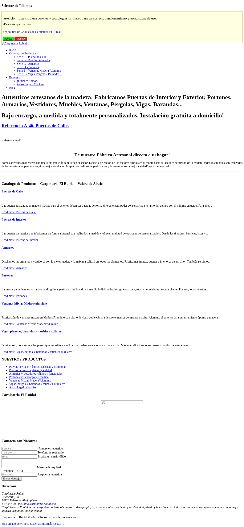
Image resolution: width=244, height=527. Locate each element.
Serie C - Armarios (28, 63)
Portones (7, 275)
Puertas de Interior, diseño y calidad (30, 370)
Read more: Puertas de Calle (19, 212)
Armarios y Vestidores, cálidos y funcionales (36, 373)
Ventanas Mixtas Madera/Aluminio (24, 303)
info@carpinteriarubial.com (40, 503)
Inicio (12, 50)
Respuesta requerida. (50, 474)
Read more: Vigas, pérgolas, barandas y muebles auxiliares (37, 351)
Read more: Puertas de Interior (20, 240)
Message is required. (49, 467)
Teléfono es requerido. (51, 452)
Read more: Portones (14, 295)
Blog (12, 87)
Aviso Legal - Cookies (30, 84)
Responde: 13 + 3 (12, 470)
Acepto (8, 38)
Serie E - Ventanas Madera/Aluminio (39, 70)
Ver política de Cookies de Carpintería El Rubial (32, 31)
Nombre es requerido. (51, 448)
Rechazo (21, 38)
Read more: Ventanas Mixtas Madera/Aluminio (30, 324)
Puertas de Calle (12, 191)
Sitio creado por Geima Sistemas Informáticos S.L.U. (33, 523)
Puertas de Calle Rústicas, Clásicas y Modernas (37, 366)
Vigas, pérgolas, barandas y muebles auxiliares (31, 331)
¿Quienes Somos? (27, 80)
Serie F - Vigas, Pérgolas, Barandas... (39, 74)
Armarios (8, 247)
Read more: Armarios (14, 268)
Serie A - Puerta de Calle (31, 56)
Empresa (14, 77)
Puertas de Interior (14, 219)
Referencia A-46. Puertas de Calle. (35, 125)
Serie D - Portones (28, 67)
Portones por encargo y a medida (29, 377)
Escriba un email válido (52, 456)
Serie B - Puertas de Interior (33, 60)
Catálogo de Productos (22, 53)
